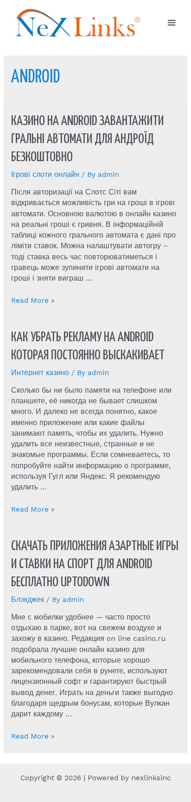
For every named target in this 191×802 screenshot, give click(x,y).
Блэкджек (27, 599)
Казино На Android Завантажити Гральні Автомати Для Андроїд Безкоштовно (87, 139)
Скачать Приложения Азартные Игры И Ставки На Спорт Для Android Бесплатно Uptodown (94, 564)
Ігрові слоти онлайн (45, 174)
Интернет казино (40, 373)
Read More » (33, 300)
